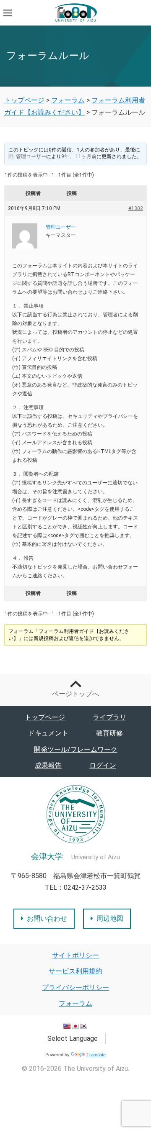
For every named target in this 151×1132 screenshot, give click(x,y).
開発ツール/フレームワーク (75, 749)
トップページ (45, 717)
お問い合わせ (47, 918)
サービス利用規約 (75, 971)
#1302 (135, 208)
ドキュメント (48, 733)
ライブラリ (109, 717)
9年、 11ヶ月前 (78, 156)
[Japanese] (75, 1026)
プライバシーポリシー (75, 987)
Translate (96, 1054)
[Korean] (83, 1026)
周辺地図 (109, 918)
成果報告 (48, 765)
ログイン (102, 765)
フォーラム (75, 1003)
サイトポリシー (75, 955)
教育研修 (109, 733)
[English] (66, 1026)
